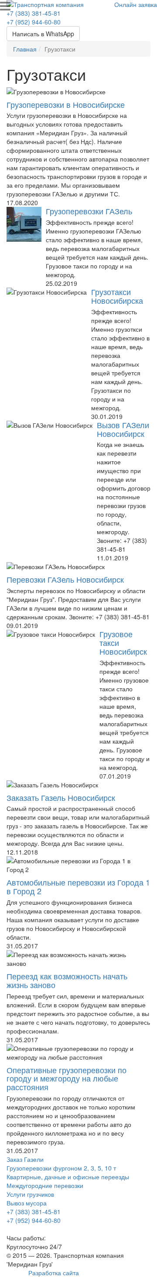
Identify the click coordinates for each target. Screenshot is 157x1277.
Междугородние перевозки (45, 1185)
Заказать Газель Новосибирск (61, 797)
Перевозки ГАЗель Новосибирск (65, 579)
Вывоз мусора (27, 1202)
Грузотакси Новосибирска (117, 296)
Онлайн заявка (135, 4)
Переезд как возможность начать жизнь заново (67, 980)
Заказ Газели (25, 1159)
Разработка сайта (53, 1272)
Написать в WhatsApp (43, 33)
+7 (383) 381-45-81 (34, 13)
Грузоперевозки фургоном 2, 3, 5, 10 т (61, 1168)
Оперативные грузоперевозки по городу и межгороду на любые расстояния (66, 1078)
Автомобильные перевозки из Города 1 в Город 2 (78, 886)
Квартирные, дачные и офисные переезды (68, 1176)
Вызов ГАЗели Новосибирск (123, 429)
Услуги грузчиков (30, 1194)
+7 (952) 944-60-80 (34, 21)
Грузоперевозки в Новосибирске (66, 104)
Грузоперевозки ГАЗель (89, 210)
